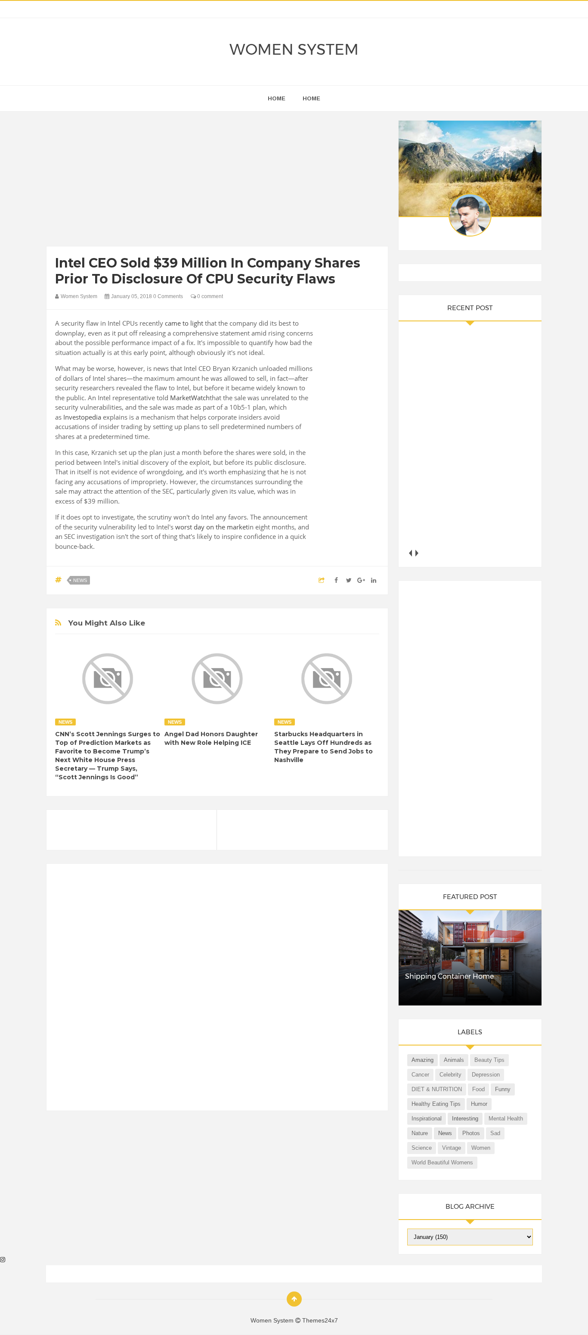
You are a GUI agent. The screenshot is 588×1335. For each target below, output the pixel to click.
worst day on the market (211, 527)
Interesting (465, 1118)
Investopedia (82, 417)
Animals (454, 1060)
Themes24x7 (320, 1320)
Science (422, 1148)
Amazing (422, 1060)
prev (410, 553)
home (276, 98)
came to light (184, 323)
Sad (495, 1133)
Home (311, 98)
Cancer (420, 1074)
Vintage (451, 1148)
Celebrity (450, 1074)
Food (478, 1089)
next (417, 553)
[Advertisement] (217, 181)
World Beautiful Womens (442, 1162)
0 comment (209, 296)
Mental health (506, 1118)
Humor (479, 1104)
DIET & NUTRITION (437, 1089)
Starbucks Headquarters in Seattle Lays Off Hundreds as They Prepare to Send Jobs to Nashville (323, 747)
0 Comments (168, 296)
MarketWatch (190, 397)
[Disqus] (217, 990)
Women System (294, 49)
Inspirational (427, 1118)
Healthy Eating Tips (436, 1104)
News (80, 580)
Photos (471, 1133)
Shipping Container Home (449, 976)
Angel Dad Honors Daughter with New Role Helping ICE (211, 738)
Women (480, 1148)
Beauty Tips (489, 1060)
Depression (486, 1074)
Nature (420, 1133)
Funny (503, 1089)
